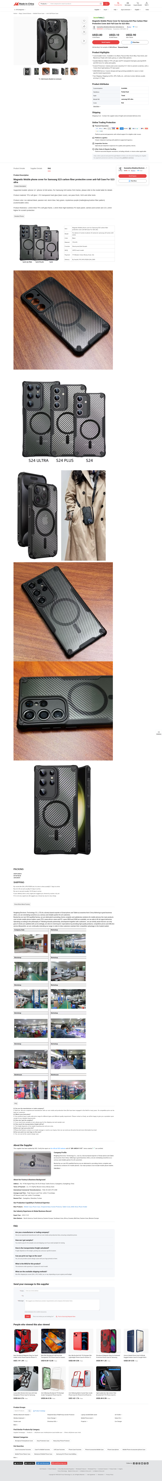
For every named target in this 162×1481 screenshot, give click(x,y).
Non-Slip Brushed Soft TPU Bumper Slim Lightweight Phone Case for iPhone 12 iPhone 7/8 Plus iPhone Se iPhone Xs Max (81, 1357)
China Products (52, 1469)
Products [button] (44, 4)
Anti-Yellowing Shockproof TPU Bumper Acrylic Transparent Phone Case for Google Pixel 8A (52, 1395)
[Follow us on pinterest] (145, 1463)
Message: (21, 1301)
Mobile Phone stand (87, 1418)
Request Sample (123, 47)
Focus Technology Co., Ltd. (68, 1474)
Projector (83, 1421)
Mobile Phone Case (38, 13)
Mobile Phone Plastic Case (22, 1454)
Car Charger (118, 1421)
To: (23, 1296)
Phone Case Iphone (113, 1449)
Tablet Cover (66, 1207)
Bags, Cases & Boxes (25, 13)
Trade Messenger (43, 1463)
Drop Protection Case (43, 1441)
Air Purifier (118, 1415)
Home (15, 13)
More (15, 1457)
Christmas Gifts (51, 1421)
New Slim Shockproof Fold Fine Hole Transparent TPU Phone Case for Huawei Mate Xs (53, 1357)
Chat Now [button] (136, 42)
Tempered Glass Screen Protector (51, 1207)
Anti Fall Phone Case (52, 13)
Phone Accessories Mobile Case (94, 1449)
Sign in (146, 5)
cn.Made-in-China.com (98, 1471)
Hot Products (43, 1469)
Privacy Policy (109, 1474)
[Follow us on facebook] (134, 1463)
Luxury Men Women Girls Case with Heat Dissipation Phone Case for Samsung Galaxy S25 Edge (25, 1395)
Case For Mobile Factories (42, 1449)
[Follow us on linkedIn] (147, 1463)
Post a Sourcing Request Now (65, 1316)
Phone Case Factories (75, 1449)
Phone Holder (83, 1207)
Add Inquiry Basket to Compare (51, 79)
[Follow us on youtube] (142, 1463)
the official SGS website (58, 1148)
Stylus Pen (118, 1418)
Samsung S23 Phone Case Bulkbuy (66, 1454)
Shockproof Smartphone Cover (24, 1441)
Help (115, 9)
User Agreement (91, 1474)
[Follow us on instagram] (139, 1463)
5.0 (127, 170)
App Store (18, 1463)
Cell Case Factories (59, 1449)
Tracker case (17, 1421)
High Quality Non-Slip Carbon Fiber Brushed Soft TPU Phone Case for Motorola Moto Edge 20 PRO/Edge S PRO (108, 1395)
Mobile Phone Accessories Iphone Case (134, 1449)
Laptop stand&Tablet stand (89, 1415)
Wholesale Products (81, 1469)
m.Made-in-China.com (85, 1471)
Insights (120, 1469)
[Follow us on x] (137, 1463)
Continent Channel (103, 1469)
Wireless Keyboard (19, 1418)
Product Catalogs (40, 1411)
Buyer (105, 9)
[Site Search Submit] (106, 4)
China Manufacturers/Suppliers (66, 1469)
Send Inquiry (106, 42)
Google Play (29, 1463)
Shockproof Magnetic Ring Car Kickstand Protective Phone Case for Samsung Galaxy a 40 (108, 1357)
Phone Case (36, 1207)
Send (27, 1316)
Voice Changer (51, 1418)
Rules (147, 9)
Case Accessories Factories (23, 1449)
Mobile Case (28, 1207)
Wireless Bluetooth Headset (21, 1415)
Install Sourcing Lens (60, 1463)
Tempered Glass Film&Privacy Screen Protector (60, 1415)
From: (22, 1291)
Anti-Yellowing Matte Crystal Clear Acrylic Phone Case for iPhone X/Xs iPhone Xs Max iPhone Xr (80, 1395)
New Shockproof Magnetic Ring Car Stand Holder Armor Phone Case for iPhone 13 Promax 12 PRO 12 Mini (26, 1357)
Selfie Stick (74, 1207)
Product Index (113, 1469)
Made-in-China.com (73, 1471)
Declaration (101, 1474)
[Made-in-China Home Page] (24, 4)
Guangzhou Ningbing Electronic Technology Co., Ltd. (111, 27)
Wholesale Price (92, 1469)
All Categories (20, 9)
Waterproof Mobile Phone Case (43, 1454)
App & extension (125, 9)
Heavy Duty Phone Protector (61, 1441)
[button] (101, 3)
